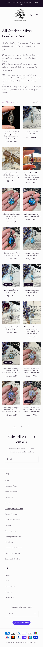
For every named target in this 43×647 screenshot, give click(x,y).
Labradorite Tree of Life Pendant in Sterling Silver (11, 254)
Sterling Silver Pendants (14, 508)
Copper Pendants (11, 514)
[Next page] (28, 426)
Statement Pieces (11, 486)
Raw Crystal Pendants (13, 520)
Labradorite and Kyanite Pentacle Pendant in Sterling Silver (11, 216)
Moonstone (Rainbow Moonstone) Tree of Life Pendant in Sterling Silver (11, 409)
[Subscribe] (35, 459)
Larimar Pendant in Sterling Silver (32, 254)
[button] (5, 15)
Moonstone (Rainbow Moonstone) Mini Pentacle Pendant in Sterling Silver (32, 330)
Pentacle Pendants (11, 492)
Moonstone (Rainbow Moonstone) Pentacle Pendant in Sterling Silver (11, 370)
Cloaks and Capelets (12, 559)
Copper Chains (10, 531)
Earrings (8, 525)
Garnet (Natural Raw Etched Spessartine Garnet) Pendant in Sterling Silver (32, 176)
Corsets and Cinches (12, 553)
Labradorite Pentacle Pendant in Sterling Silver (32, 215)
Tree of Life (9, 497)
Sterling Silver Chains (13, 536)
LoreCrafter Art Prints (13, 548)
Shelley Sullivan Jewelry (18, 642)
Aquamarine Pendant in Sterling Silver (31, 133)
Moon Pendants (10, 503)
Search (7, 575)
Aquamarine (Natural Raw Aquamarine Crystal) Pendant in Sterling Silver (11, 135)
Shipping (8, 592)
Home (7, 480)
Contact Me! (9, 597)
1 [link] (14, 426)
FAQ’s (7, 581)
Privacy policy (33, 642)
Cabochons (9, 542)
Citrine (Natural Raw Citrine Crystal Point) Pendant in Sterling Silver (11, 175)
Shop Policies (10, 586)
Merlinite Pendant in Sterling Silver (11, 328)
